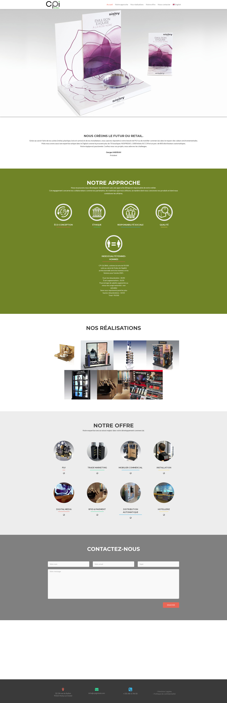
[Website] (64, 473)
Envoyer (171, 605)
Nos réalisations (137, 4)
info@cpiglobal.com (96, 693)
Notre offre (150, 4)
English (178, 4)
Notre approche (121, 4)
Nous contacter (164, 4)
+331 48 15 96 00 (130, 693)
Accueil (110, 4)
